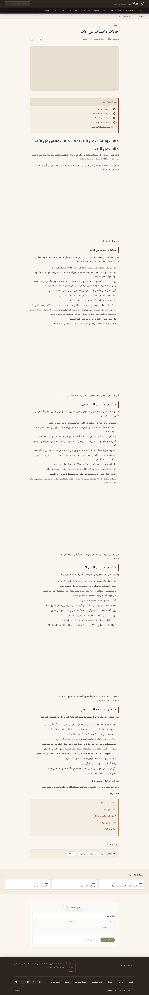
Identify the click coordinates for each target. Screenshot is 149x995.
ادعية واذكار (74, 10)
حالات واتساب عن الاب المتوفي (101, 122)
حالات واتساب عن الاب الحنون (102, 113)
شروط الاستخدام (97, 982)
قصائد (55, 10)
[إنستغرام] (22, 982)
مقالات (96, 10)
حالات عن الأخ (109, 829)
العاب (34, 10)
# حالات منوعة (112, 844)
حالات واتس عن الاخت (106, 822)
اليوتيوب (91, 787)
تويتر (98, 787)
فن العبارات (110, 990)
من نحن (120, 982)
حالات (105, 10)
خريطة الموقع (55, 982)
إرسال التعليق (107, 939)
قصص (64, 10)
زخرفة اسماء (45, 10)
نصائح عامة (86, 10)
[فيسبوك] (39, 982)
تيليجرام (82, 853)
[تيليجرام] (16, 982)
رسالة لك (128, 10)
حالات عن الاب (109, 809)
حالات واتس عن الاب (107, 803)
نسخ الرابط (71, 853)
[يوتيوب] (27, 982)
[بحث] (28, 4)
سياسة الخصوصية (80, 982)
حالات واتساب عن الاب (104, 109)
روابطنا (67, 982)
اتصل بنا (110, 982)
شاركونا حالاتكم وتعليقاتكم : (100, 126)
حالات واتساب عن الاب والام (103, 118)
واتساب (100, 853)
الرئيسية (139, 10)
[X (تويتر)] (33, 982)
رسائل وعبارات (116, 10)
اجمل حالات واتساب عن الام (104, 816)
